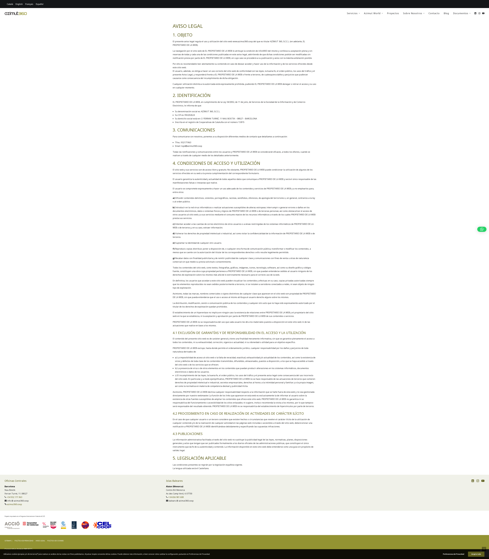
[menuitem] (353, 13)
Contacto (434, 13)
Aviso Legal (40, 541)
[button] (475, 13)
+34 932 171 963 (14, 497)
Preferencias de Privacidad (453, 554)
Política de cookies (55, 541)
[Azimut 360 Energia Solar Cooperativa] (16, 13)
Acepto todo (476, 554)
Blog (446, 13)
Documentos (460, 13)
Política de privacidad (24, 541)
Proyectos (393, 13)
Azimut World (372, 13)
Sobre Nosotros (412, 13)
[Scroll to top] (484, 548)
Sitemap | (8, 541)
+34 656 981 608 (176, 497)
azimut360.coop (14, 504)
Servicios (352, 13)
